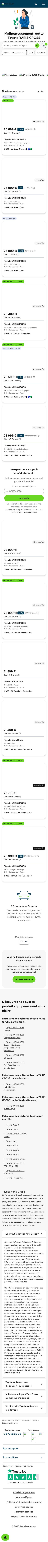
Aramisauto (7, 1420)
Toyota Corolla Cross (15, 1159)
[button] (24, 52)
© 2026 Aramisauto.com (24, 1526)
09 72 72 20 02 (12, 1434)
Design (33, 1339)
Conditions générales (24, 1492)
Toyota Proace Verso (15, 1178)
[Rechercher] (37, 45)
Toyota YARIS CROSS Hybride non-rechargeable (14, 1087)
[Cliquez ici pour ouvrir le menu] (43, 4)
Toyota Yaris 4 (12, 1154)
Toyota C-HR (12, 1129)
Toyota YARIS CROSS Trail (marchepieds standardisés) (14, 1065)
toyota (34, 1420)
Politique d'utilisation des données (24, 1502)
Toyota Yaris (11, 1141)
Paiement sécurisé (24, 1511)
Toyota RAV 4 (12, 1145)
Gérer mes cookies (24, 1506)
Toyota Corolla (12, 1150)
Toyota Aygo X (12, 1125)
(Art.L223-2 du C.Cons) (27, 512)
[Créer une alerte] (5, 1537)
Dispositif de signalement (24, 1516)
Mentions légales (24, 1497)
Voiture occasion (22, 1420)
